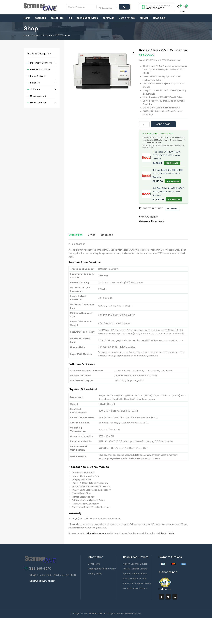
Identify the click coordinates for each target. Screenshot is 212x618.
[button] (133, 53)
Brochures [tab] (107, 234)
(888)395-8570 (40, 568)
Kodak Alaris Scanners (94, 533)
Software (108, 18)
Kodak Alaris (157, 221)
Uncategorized (38, 95)
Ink (70, 18)
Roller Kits (57, 18)
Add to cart (163, 124)
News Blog (159, 18)
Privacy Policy (95, 573)
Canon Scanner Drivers (135, 563)
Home (27, 18)
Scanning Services (87, 18)
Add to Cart (172, 163)
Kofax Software (38, 76)
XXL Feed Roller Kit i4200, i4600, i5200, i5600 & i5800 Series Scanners (168, 191)
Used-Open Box (38, 102)
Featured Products (40, 69)
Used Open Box (127, 18)
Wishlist (179, 7)
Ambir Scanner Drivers (135, 578)
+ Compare (172, 208)
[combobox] (108, 7)
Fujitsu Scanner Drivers (135, 568)
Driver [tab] (91, 234)
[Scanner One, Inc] (41, 7)
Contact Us (94, 563)
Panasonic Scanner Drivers (137, 583)
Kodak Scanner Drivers (135, 588)
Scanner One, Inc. (98, 613)
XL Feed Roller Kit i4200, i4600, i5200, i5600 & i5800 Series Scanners (168, 173)
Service (144, 18)
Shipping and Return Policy (102, 568)
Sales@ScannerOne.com (42, 580)
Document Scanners (41, 62)
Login (182, 11)
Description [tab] (75, 234)
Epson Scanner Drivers (135, 573)
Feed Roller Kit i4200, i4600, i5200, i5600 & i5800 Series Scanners (166, 155)
